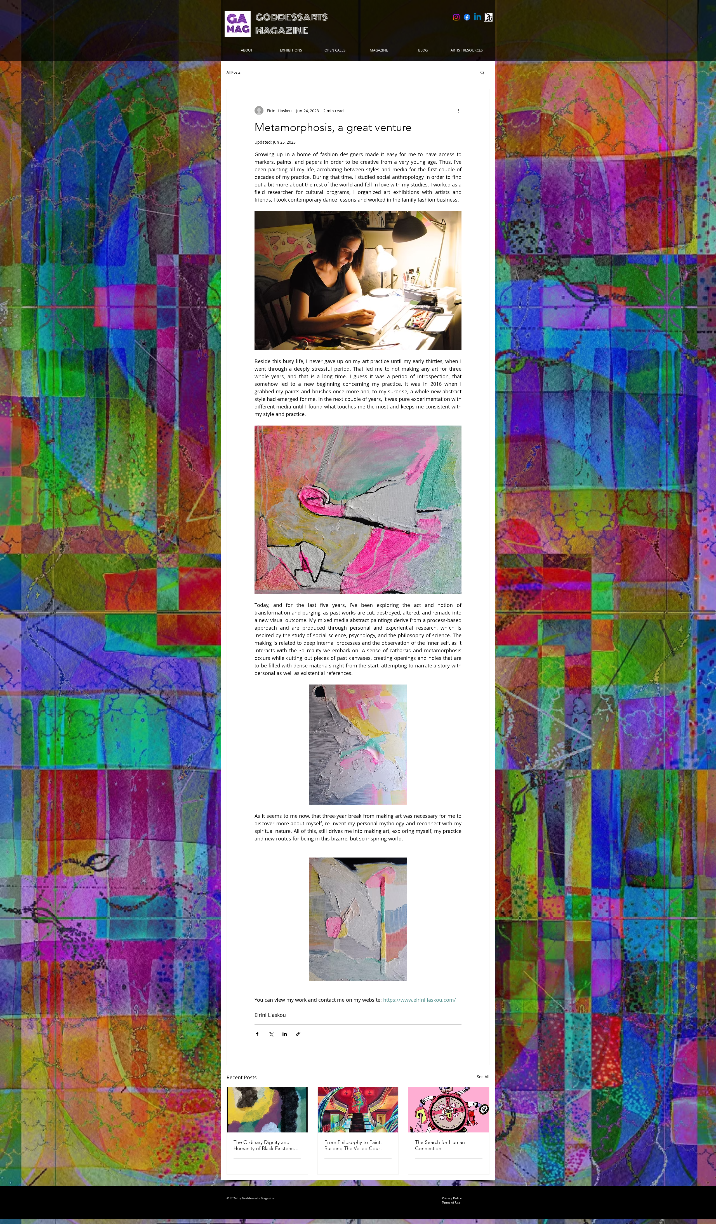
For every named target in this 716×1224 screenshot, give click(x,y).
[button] (335, 50)
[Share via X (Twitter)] (271, 1033)
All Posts (234, 72)
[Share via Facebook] (257, 1033)
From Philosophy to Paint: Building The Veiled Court (353, 1145)
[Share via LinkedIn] (284, 1033)
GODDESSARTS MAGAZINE (291, 24)
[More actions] (458, 110)
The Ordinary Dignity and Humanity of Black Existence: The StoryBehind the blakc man (266, 1145)
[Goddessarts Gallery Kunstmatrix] (488, 17)
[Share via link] (298, 1033)
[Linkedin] (477, 17)
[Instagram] (456, 17)
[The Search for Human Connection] (448, 1109)
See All (483, 1076)
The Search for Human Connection (440, 1145)
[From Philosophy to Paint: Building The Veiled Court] (358, 1109)
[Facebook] (467, 17)
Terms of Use (451, 1202)
